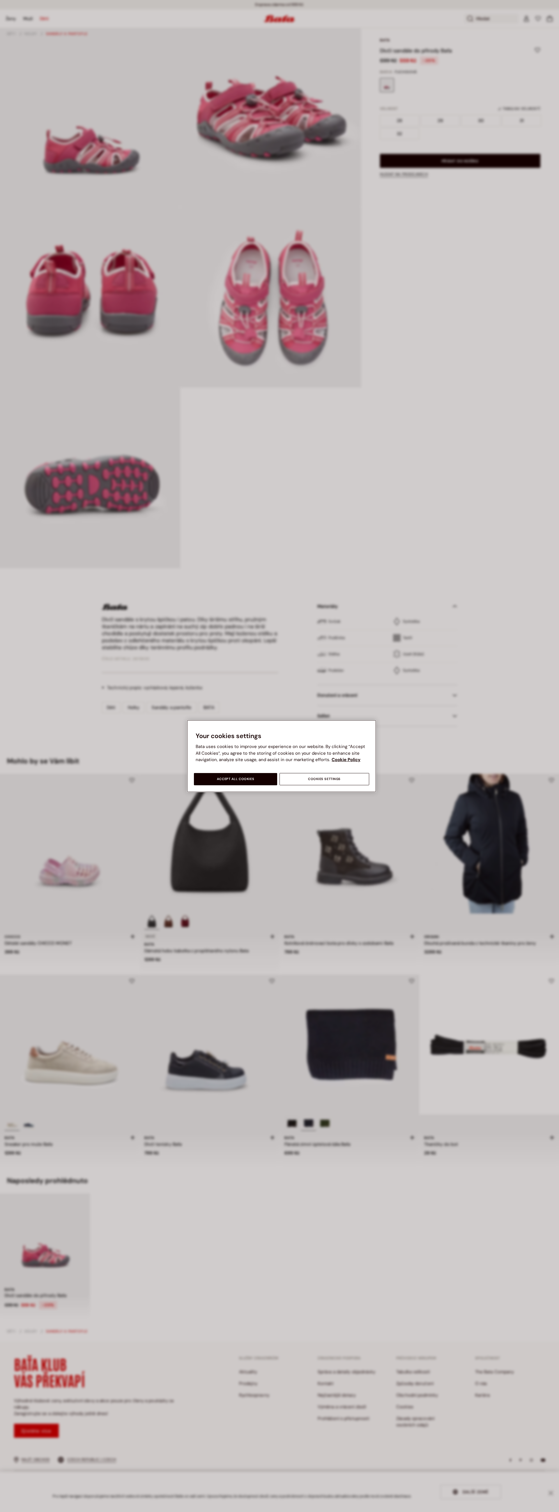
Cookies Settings (324, 779)
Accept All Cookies (235, 779)
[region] (281, 756)
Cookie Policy (346, 760)
